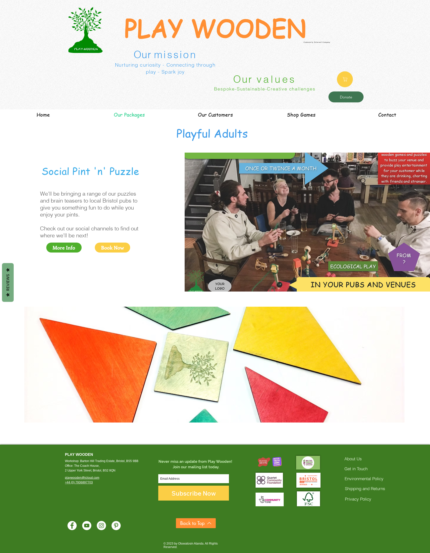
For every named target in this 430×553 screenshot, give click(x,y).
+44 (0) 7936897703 (79, 482)
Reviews (8, 282)
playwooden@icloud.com (82, 477)
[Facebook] (72, 525)
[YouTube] (86, 525)
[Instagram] (101, 525)
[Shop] (345, 79)
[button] (214, 365)
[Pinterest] (116, 525)
